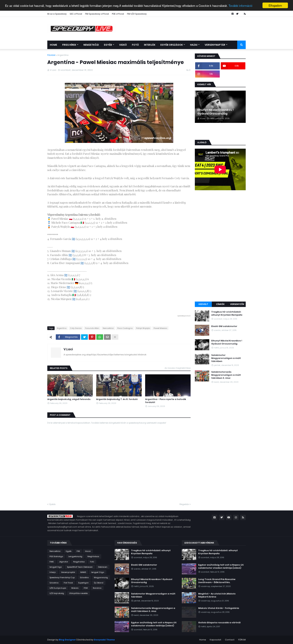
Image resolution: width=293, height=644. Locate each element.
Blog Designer (67, 639)
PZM (86, 588)
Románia (97, 588)
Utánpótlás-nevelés (78, 593)
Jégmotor (63, 561)
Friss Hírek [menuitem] (69, 44)
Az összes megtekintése (178, 368)
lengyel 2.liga (97, 572)
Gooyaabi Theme (104, 639)
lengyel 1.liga (56, 567)
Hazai (88, 551)
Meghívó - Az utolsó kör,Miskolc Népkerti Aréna (217, 595)
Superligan (83, 582)
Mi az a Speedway (57, 13)
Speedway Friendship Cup (62, 577)
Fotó (92, 561)
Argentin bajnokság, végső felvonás (69, 399)
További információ (240, 5)
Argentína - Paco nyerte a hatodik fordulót (165, 401)
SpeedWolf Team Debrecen (80, 567)
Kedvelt (203, 304)
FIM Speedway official (97, 13)
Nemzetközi (108, 328)
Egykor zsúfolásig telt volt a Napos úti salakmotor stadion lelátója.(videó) (153, 624)
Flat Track (68, 582)
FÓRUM (242, 639)
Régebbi (184, 504)
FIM (78, 551)
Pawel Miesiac (160, 328)
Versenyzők (237, 304)
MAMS (83, 572)
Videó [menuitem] (123, 44)
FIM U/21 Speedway (137, 13)
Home (202, 639)
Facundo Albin (92, 328)
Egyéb (68, 551)
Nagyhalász (79, 561)
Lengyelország (75, 556)
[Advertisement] (220, 246)
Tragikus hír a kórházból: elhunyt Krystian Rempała (226, 313)
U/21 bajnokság (57, 593)
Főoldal (51, 55)
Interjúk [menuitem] (149, 44)
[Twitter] (84, 337)
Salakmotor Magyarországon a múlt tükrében (226, 358)
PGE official (118, 13)
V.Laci (68, 349)
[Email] (107, 337)
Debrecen (102, 567)
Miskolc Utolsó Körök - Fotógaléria (218, 608)
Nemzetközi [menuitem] (91, 44)
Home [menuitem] (53, 44)
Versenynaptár (68, 572)
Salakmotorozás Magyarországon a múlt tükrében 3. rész (226, 375)
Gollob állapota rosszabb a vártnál (219, 622)
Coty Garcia (76, 328)
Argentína (63, 55)
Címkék (220, 304)
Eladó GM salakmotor (224, 326)
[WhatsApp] (99, 337)
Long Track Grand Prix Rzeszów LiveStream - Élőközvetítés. (216, 581)
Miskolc (75, 588)
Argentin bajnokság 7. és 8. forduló (117, 399)
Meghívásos (93, 556)
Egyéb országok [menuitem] (171, 44)
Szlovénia (54, 582)
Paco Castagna (125, 328)
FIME (52, 561)
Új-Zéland (98, 582)
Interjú (53, 572)
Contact (230, 639)
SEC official (76, 13)
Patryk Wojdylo (143, 328)
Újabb (52, 504)
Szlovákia (84, 577)
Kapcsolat (215, 639)
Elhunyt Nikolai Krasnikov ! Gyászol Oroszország (215, 112)
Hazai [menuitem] (193, 44)
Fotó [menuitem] (135, 44)
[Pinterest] (92, 337)
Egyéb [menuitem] (108, 44)
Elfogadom (275, 5)
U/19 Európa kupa (58, 588)
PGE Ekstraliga (56, 556)
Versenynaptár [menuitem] (215, 44)
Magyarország (101, 577)
